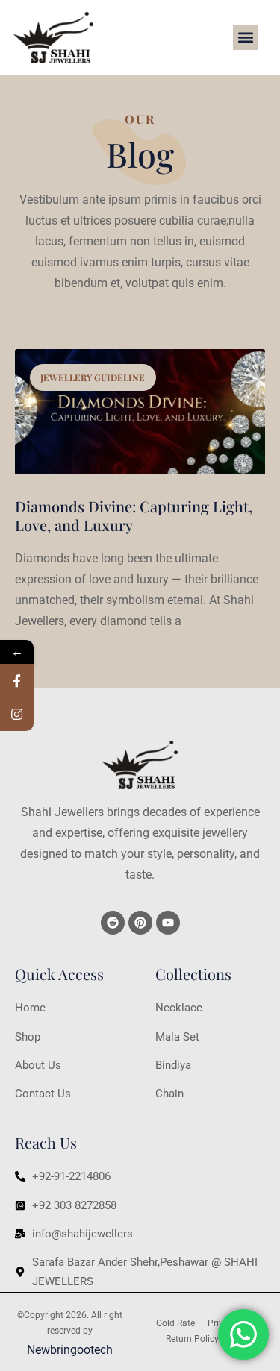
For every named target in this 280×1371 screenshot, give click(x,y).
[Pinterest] (140, 923)
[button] (245, 37)
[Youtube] (168, 923)
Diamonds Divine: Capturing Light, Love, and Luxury (133, 515)
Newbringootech (70, 1350)
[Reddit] (113, 923)
